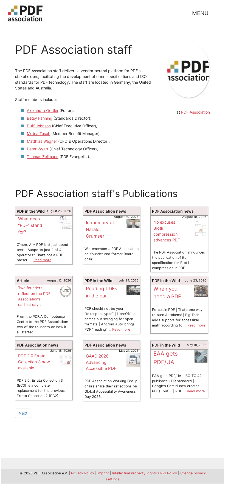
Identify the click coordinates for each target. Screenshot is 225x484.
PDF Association (195, 112)
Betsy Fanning (39, 118)
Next (23, 413)
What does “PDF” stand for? (30, 225)
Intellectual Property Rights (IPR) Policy (144, 473)
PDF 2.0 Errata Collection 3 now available (34, 361)
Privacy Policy (82, 473)
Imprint (103, 473)
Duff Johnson (39, 125)
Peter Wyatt (37, 149)
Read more (42, 260)
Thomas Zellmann (42, 156)
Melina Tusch (38, 133)
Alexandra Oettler (42, 110)
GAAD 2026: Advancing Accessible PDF (101, 362)
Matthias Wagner (42, 141)
